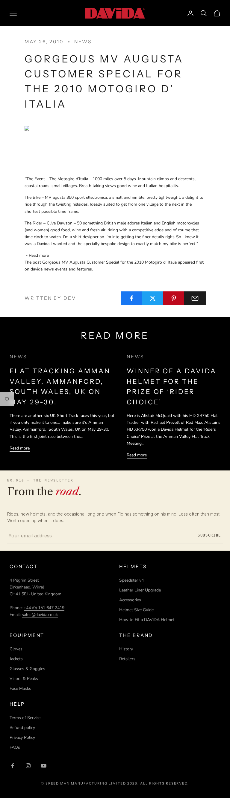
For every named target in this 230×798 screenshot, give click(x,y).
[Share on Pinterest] (174, 298)
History (126, 649)
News (83, 42)
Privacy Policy (22, 737)
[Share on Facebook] (131, 298)
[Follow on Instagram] (28, 766)
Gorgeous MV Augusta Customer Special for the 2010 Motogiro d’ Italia (109, 262)
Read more (20, 448)
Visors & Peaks (24, 678)
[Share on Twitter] (152, 298)
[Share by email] (194, 298)
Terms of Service (25, 718)
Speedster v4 (131, 580)
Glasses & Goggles (27, 669)
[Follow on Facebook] (13, 766)
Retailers (127, 659)
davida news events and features (61, 269)
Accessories (130, 600)
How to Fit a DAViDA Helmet (147, 620)
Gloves (16, 649)
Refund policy (22, 727)
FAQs (15, 747)
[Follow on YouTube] (44, 766)
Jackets (16, 659)
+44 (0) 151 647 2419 (44, 608)
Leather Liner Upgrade (140, 590)
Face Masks (20, 688)
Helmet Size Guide (136, 610)
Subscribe (209, 535)
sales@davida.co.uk (40, 614)
